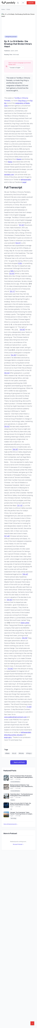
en (23, 2)
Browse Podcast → (18, 844)
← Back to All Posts (18, 762)
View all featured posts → (11, 824)
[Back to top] (32, 1023)
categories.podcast (11, 36)
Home (3, 9)
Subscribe (31, 2)
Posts (8, 9)
